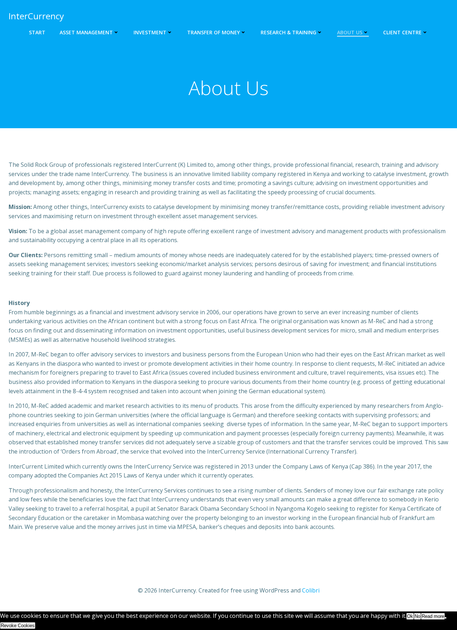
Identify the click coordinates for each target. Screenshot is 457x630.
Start (37, 32)
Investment (150, 32)
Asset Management (86, 32)
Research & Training (288, 32)
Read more (433, 616)
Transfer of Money (213, 32)
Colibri (311, 590)
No (417, 616)
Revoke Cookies (18, 625)
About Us (349, 32)
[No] (445, 618)
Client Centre (402, 32)
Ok (410, 616)
